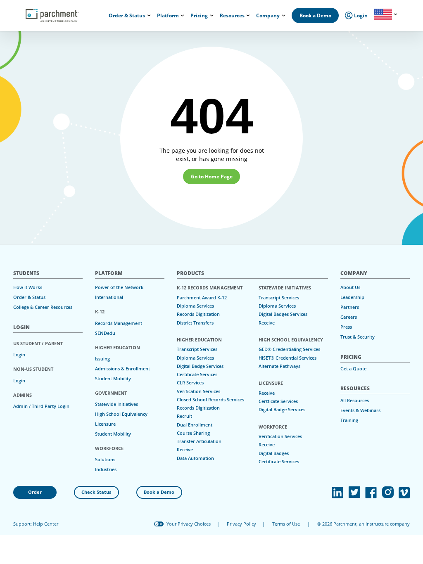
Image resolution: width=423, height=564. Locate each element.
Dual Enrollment (194, 425)
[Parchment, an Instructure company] (52, 16)
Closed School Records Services (210, 400)
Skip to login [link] (82, 7)
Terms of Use (286, 524)
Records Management (118, 323)
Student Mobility (113, 379)
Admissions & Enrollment (122, 369)
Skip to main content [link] (33, 7)
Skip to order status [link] (130, 7)
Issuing (102, 359)
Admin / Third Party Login (41, 406)
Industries (105, 469)
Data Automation (195, 458)
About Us (350, 287)
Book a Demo (315, 15)
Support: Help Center (35, 524)
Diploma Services (195, 306)
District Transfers (195, 323)
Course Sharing (193, 433)
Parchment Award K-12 (202, 298)
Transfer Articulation (199, 441)
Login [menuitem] (360, 15)
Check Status (96, 492)
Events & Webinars (360, 410)
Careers (348, 317)
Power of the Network (119, 287)
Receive (185, 450)
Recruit (184, 416)
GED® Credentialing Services (289, 349)
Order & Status (29, 297)
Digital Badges (274, 453)
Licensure (105, 424)
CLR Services (190, 383)
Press (346, 327)
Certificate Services (197, 374)
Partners (349, 307)
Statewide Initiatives (116, 404)
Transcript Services (197, 349)
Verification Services (198, 391)
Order (35, 492)
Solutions (105, 459)
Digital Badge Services (200, 366)
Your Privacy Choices (188, 524)
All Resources (354, 400)
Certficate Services (278, 401)
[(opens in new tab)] (337, 492)
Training (349, 420)
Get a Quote (353, 369)
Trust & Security (357, 337)
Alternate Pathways (279, 366)
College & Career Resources (42, 307)
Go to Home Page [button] (212, 176)
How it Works (27, 287)
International (109, 297)
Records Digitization (198, 314)
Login (19, 355)
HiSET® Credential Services (287, 358)
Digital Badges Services (283, 314)
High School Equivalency (121, 414)
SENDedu (105, 333)
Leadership (352, 297)
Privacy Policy (241, 524)
